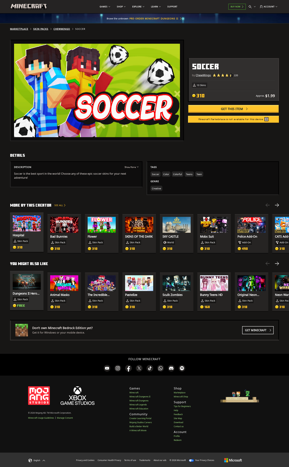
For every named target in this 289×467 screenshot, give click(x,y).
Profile (177, 436)
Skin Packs (40, 28)
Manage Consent (65, 418)
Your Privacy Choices (204, 460)
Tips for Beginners (182, 406)
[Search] (253, 7)
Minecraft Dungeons (139, 400)
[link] (107, 368)
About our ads (160, 460)
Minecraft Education (138, 408)
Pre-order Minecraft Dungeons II (153, 18)
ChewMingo (62, 28)
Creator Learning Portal (140, 418)
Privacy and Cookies (85, 460)
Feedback (178, 414)
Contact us (179, 426)
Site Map (178, 418)
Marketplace (19, 28)
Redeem (177, 440)
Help (176, 410)
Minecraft (133, 392)
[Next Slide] (277, 205)
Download (178, 422)
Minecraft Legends (138, 404)
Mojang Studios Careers (140, 422)
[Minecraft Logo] (28, 7)
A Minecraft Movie (138, 430)
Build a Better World (138, 426)
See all (58, 205)
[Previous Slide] (268, 205)
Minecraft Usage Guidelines (41, 418)
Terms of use (130, 460)
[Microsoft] (233, 460)
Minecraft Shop (181, 396)
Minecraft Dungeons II (139, 396)
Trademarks (144, 460)
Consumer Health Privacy (109, 460)
